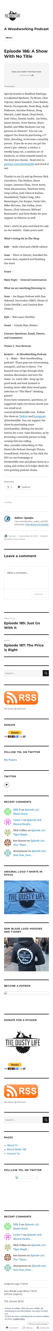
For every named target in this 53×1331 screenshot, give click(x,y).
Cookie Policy (19, 1319)
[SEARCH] (46, 673)
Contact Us (13, 1153)
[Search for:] (23, 673)
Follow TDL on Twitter (22, 752)
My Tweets (10, 759)
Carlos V (18, 819)
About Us (12, 1145)
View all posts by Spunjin (37, 524)
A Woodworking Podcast (26, 29)
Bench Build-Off (16, 1149)
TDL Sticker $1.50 (14, 1301)
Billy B (17, 809)
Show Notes (19, 539)
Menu (9, 37)
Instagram (39, 416)
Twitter (23, 416)
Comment (38, 594)
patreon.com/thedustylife (19, 164)
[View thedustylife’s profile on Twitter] (6, 784)
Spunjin (12, 536)
